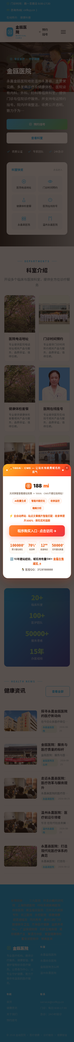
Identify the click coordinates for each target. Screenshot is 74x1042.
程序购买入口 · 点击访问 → (37, 531)
